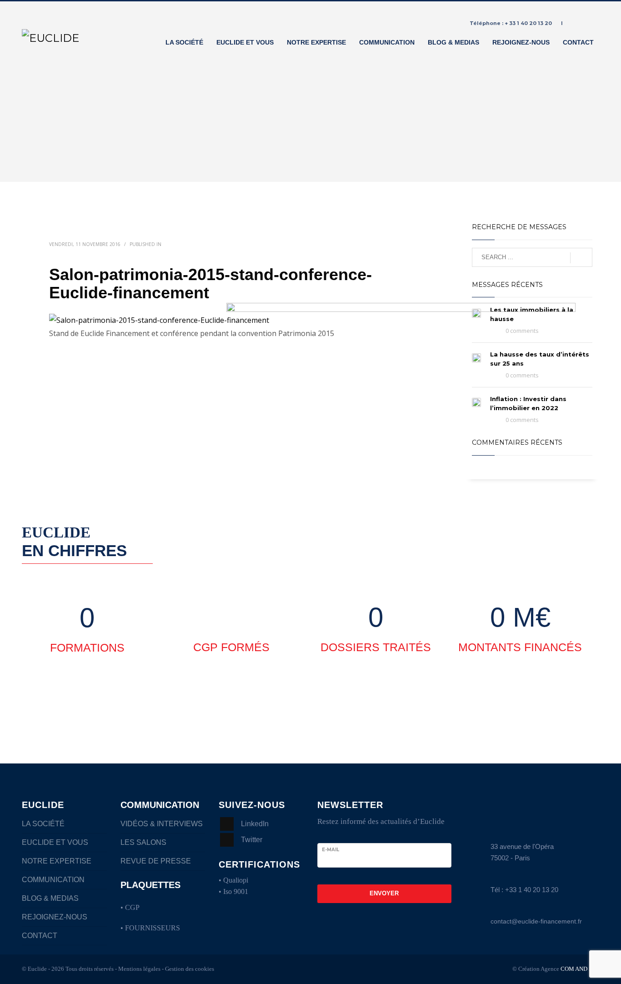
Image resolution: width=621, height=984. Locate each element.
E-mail (330, 850)
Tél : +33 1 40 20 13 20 (524, 890)
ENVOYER (384, 893)
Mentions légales (139, 968)
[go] (581, 257)
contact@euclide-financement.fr (536, 921)
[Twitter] (579, 23)
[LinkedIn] (592, 23)
